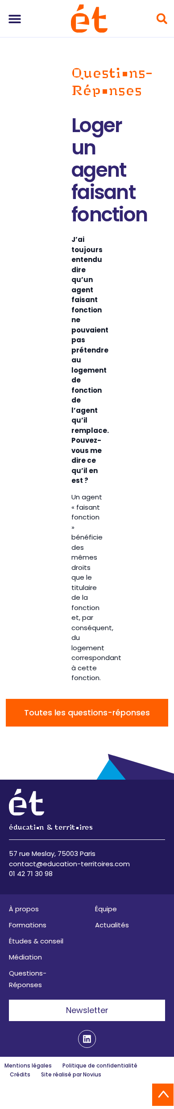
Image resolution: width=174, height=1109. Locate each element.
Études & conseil (36, 941)
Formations (27, 925)
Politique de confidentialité (99, 1065)
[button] (14, 18)
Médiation (25, 957)
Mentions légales (28, 1065)
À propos (24, 909)
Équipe (106, 909)
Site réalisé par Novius (71, 1074)
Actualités (112, 925)
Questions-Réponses (27, 978)
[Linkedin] (87, 1039)
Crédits (20, 1074)
